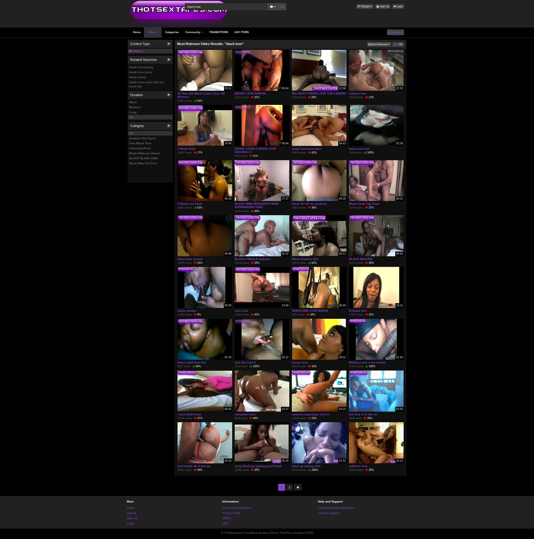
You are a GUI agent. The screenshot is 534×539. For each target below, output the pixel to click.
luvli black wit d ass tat (194, 466)
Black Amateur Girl (305, 259)
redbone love (358, 466)
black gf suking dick (306, 466)
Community (193, 32)
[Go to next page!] (298, 487)
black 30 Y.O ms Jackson (309, 203)
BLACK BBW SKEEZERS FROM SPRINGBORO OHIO (256, 205)
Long (133, 112)
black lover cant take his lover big (146, 84)
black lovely (137, 77)
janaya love (300, 362)
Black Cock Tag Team (364, 203)
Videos (152, 32)
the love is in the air (363, 414)
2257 (225, 523)
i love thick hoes (189, 414)
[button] (364, 6)
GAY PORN (241, 32)
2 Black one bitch (190, 203)
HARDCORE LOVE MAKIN (310, 310)
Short (133, 102)
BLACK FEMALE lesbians (253, 259)
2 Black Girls (186, 148)
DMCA (226, 518)
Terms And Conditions (236, 507)
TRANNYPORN (218, 32)
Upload (396, 32)
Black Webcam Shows (144, 153)
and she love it (245, 362)
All (131, 117)
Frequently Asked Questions (336, 507)
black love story (140, 72)
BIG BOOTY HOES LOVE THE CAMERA (319, 93)
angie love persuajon (307, 148)
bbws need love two (192, 362)
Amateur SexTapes (142, 138)
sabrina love (357, 93)
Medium (134, 107)
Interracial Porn (140, 148)
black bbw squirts (190, 259)
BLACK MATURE (360, 259)
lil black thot (358, 310)
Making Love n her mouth (367, 362)
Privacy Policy (231, 513)
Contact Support (328, 513)
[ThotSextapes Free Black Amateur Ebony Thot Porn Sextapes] (179, 13)
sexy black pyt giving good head (258, 466)
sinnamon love (245, 414)
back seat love (359, 148)
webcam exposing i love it (310, 414)
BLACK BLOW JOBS (143, 158)
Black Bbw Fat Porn (143, 163)
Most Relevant (381, 44)
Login (399, 6)
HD (401, 44)
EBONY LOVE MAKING (250, 93)
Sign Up (384, 6)
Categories (172, 32)
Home (137, 32)
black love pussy (141, 67)
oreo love (241, 310)
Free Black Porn (140, 143)
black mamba (187, 310)
